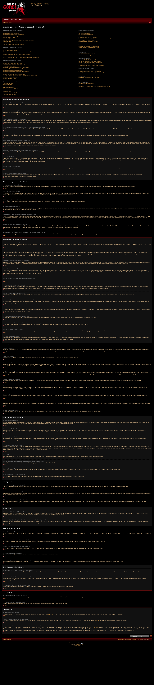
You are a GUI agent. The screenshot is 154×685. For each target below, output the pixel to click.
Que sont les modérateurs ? (85, 33)
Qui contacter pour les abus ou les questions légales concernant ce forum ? (95, 86)
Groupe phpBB (50, 614)
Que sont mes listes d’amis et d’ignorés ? (87, 53)
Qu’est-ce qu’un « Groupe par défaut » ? (87, 40)
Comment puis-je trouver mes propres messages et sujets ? (92, 65)
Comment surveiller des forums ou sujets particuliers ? (90, 71)
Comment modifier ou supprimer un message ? (13, 63)
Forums (21, 19)
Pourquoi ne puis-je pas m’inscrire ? (10, 42)
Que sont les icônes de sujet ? (9, 94)
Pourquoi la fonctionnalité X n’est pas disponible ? (89, 85)
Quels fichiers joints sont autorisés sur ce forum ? (89, 77)
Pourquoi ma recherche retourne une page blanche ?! (90, 62)
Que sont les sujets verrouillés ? (10, 92)
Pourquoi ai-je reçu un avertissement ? (11, 73)
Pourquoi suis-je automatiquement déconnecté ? (13, 34)
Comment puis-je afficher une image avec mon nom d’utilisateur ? (17, 54)
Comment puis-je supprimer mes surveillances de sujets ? (91, 72)
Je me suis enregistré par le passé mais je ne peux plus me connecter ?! (18, 40)
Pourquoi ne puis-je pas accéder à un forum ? (12, 70)
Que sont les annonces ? (8, 90)
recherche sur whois (94, 627)
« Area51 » (97, 620)
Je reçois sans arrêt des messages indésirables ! (89, 47)
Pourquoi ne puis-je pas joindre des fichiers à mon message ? (16, 71)
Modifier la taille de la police (150, 22)
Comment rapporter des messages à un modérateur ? (14, 74)
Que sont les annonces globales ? (10, 88)
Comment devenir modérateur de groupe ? (88, 37)
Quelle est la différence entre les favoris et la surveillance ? (91, 70)
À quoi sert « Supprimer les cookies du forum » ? (13, 44)
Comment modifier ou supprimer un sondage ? (13, 68)
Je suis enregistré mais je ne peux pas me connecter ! (14, 38)
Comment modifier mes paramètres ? (11, 49)
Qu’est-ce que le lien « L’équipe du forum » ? (88, 41)
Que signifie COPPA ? (7, 41)
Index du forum (8, 22)
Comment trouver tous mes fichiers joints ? (88, 78)
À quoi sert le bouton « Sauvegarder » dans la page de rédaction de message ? (20, 75)
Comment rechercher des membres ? (87, 63)
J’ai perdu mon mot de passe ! (9, 37)
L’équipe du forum (122, 639)
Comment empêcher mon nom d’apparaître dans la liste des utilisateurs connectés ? (21, 36)
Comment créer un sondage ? (9, 66)
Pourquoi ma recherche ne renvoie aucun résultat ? (90, 61)
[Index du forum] (16, 10)
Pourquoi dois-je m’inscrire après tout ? (11, 33)
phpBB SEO (77, 645)
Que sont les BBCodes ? (8, 83)
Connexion (6, 19)
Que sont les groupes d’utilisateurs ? (86, 34)
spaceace (76, 643)
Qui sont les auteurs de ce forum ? (86, 83)
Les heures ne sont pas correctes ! (10, 50)
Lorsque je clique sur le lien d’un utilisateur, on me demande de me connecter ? (21, 57)
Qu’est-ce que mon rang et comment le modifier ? (13, 55)
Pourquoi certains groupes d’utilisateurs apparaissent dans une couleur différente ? (96, 38)
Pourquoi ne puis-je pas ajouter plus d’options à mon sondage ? (16, 67)
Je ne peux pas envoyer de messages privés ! (89, 46)
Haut (5, 107)
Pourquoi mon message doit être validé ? (11, 77)
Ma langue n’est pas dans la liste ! (10, 53)
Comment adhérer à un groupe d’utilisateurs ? (88, 36)
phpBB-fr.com (80, 644)
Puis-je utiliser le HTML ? (8, 84)
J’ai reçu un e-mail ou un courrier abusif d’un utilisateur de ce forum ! (93, 49)
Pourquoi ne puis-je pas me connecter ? (11, 31)
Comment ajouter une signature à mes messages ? (14, 64)
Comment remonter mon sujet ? (9, 78)
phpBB (71, 642)
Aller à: (128, 636)
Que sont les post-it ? (7, 91)
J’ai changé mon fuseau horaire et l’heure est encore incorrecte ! (17, 51)
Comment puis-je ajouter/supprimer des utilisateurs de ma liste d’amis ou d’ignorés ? (97, 55)
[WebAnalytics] (82, 643)
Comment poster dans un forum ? (10, 61)
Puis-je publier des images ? (9, 87)
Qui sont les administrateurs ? (85, 31)
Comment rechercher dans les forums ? (87, 59)
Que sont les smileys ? (8, 85)
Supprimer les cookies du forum (134, 639)
